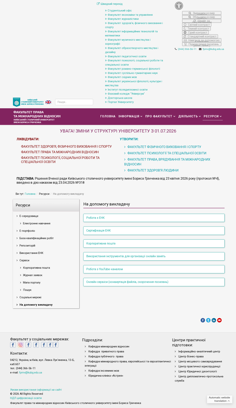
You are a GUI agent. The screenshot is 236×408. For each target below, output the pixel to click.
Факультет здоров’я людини (152, 170)
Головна (108, 116)
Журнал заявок (32, 275)
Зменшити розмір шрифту (203, 13)
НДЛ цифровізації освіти (26, 398)
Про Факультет (158, 116)
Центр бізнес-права (191, 356)
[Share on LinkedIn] (214, 320)
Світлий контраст (198, 24)
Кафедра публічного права (105, 356)
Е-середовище (28, 216)
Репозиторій (27, 245)
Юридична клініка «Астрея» (105, 375)
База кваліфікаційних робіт (36, 238)
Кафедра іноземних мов (103, 370)
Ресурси (211, 116)
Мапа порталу (31, 282)
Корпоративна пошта (36, 267)
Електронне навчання (36, 223)
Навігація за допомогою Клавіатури (204, 40)
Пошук (27, 290)
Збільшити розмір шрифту (203, 17)
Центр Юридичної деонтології (197, 371)
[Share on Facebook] (203, 320)
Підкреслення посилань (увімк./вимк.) (203, 44)
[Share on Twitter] (208, 320)
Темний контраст (198, 28)
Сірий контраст (197, 32)
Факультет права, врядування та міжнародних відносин (167, 161)
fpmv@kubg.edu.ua (213, 48)
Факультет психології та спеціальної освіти (166, 153)
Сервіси (24, 260)
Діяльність (188, 116)
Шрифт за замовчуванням (202, 21)
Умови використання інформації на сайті (36, 389)
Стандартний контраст (201, 36)
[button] (198, 5)
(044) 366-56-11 (187, 48)
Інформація (129, 116)
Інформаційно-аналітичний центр (199, 351)
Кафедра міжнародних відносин (109, 346)
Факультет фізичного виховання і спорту (164, 147)
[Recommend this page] (219, 320)
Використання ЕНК (31, 253)
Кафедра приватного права (106, 351)
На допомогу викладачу (36, 304)
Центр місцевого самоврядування (200, 361)
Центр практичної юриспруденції (199, 366)
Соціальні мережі (30, 297)
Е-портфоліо (27, 230)
